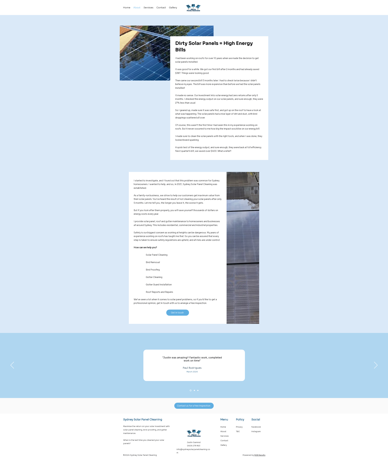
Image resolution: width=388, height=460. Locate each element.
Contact (224, 440)
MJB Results (259, 455)
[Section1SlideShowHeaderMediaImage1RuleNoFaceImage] (194, 390)
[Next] (376, 365)
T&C (238, 431)
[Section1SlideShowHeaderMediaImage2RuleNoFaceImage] (197, 390)
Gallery (223, 445)
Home (223, 427)
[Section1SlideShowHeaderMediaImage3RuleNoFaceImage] (190, 390)
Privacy (239, 427)
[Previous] (12, 365)
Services (224, 436)
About (223, 431)
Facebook (256, 427)
